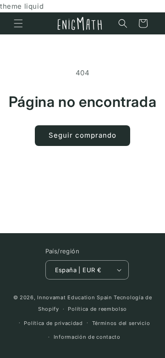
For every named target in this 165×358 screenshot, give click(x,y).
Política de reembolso (97, 309)
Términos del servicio (121, 323)
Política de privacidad (53, 323)
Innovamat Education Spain (74, 297)
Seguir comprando (82, 135)
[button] (18, 23)
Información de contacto (87, 337)
